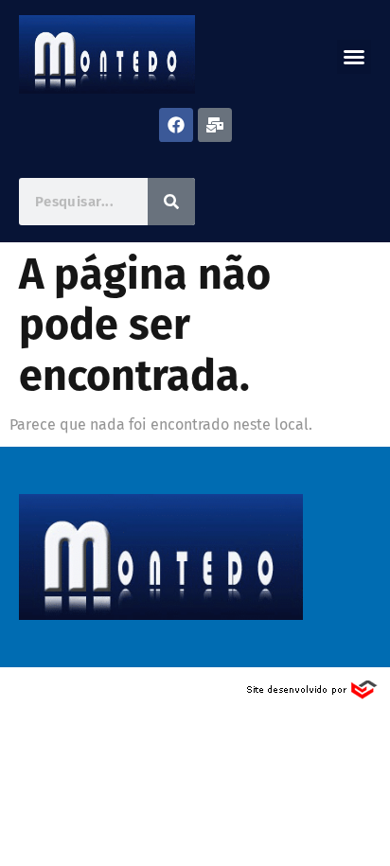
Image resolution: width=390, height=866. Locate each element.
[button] (354, 57)
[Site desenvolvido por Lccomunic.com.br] (313, 695)
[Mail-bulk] (215, 125)
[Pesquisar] (171, 201)
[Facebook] (176, 125)
